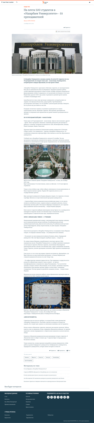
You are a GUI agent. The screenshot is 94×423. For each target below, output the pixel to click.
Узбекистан (50, 415)
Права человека (30, 407)
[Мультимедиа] (90, 2)
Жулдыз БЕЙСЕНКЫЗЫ (29, 20)
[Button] (67, 27)
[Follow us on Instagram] (51, 397)
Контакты (7, 399)
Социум (28, 404)
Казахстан (7, 415)
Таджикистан (29, 415)
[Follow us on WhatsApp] (61, 397)
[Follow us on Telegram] (58, 397)
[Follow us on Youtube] (48, 397)
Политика (28, 401)
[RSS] (68, 397)
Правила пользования (10, 404)
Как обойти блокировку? (11, 401)
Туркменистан (29, 417)
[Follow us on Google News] (64, 397)
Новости (28, 396)
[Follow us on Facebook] (55, 397)
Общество (27, 7)
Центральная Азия (30, 399)
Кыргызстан (8, 417)
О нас (6, 396)
